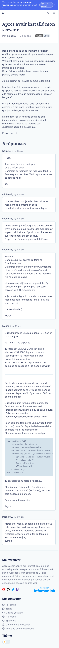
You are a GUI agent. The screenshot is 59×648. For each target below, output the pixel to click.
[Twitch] (17, 589)
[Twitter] (12, 589)
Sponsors (11, 620)
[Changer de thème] (6, 642)
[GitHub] (8, 589)
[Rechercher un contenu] (48, 13)
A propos (11, 616)
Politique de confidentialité (20, 628)
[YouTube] (3, 589)
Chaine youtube (14, 612)
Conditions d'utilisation (18, 624)
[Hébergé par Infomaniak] (45, 589)
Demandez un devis (45, 5)
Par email (11, 604)
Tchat (9, 608)
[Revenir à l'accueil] (3, 13)
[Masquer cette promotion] (54, 5)
